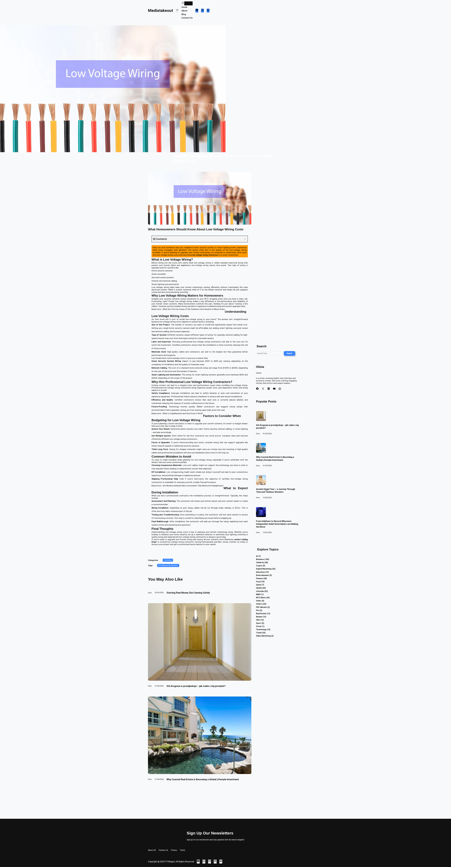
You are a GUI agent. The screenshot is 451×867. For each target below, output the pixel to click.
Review (259, 617)
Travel (259, 633)
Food (258, 582)
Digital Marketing (263, 569)
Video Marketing (263, 636)
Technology (174, 406)
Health (259, 588)
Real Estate (261, 613)
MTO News (261, 597)
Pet (257, 610)
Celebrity (260, 562)
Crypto (259, 566)
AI (257, 556)
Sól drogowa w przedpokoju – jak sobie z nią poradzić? (196, 686)
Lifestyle (260, 591)
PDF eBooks (261, 607)
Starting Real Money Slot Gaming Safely (188, 592)
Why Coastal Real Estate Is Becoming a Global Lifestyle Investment (203, 779)
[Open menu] (177, 11)
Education (260, 572)
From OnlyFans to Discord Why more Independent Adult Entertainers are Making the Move (277, 524)
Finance (259, 578)
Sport (258, 623)
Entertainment (262, 575)
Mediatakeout (160, 10)
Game (258, 585)
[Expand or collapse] (244, 239)
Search (289, 353)
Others (259, 604)
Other (258, 601)
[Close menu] (182, 3)
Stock (258, 626)
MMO (258, 594)
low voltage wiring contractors (168, 565)
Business (260, 559)
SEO (258, 620)
